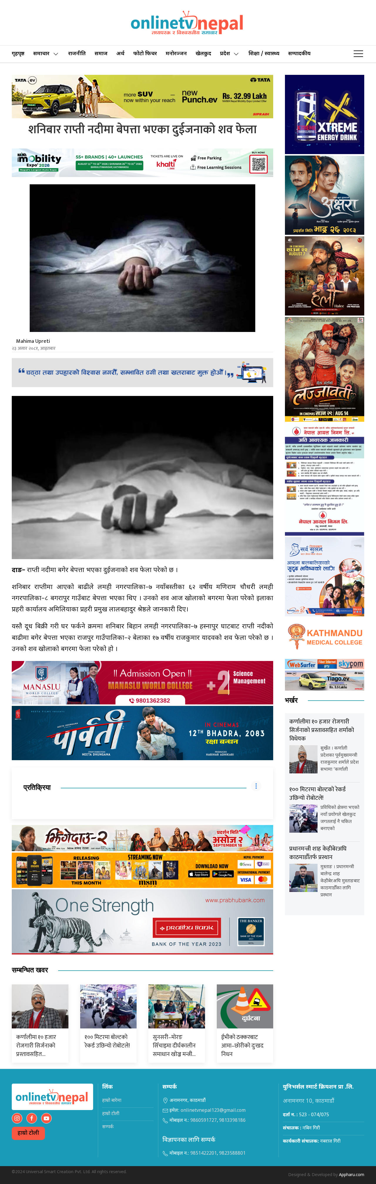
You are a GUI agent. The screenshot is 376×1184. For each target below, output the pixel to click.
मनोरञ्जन (176, 53)
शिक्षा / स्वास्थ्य (264, 53)
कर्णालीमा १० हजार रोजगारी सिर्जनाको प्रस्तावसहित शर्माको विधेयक (321, 730)
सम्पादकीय (299, 53)
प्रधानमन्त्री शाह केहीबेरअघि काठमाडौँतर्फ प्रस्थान (318, 853)
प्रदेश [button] (225, 53)
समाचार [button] (41, 53)
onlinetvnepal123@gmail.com (213, 1111)
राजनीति (77, 53)
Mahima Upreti (33, 341)
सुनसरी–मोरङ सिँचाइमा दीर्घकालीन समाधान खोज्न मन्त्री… (174, 1045)
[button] (358, 54)
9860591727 (203, 1121)
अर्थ (120, 53)
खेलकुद (203, 53)
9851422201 (203, 1154)
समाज (101, 53)
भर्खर (291, 700)
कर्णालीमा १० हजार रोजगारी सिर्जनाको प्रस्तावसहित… (36, 1045)
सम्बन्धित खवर (30, 970)
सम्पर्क (108, 1127)
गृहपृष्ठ (18, 53)
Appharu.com (351, 1175)
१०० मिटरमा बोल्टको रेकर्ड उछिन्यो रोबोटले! (107, 1041)
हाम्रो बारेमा (111, 1101)
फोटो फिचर (145, 53)
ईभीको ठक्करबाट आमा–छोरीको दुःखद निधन (242, 1045)
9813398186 (232, 1121)
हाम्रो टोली (28, 1133)
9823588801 (232, 1154)
